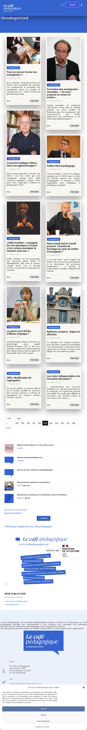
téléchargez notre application (70, 628)
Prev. (9, 418)
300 (28, 423)
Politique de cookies (42, 727)
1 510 (8, 428)
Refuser (43, 715)
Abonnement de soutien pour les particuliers (33, 482)
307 (67, 423)
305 (56, 423)
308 (73, 423)
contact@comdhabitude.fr (16, 601)
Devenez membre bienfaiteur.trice (29, 457)
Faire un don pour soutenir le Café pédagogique (35, 470)
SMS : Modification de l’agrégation (19, 379)
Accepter (43, 709)
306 (62, 423)
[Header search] (81, 4)
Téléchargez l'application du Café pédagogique (28, 526)
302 (39, 423)
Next (19, 418)
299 (22, 423)
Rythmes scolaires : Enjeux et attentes (63, 333)
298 (16, 423)
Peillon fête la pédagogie (61, 165)
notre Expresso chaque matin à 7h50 (35, 628)
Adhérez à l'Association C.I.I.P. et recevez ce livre (35, 445)
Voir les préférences (43, 721)
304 (50, 423)
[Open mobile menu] (63, 4)
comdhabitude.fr (12, 604)
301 (33, 423)
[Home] (13, 15)
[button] (83, 687)
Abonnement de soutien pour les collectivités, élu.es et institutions (42, 495)
